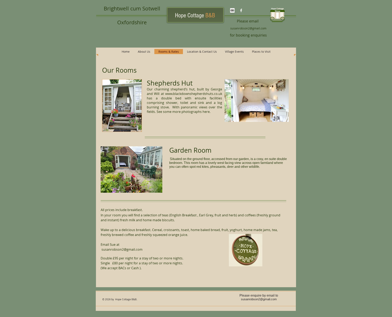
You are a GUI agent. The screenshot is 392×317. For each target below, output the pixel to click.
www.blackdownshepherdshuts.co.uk (193, 93)
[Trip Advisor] (232, 10)
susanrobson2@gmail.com (248, 28)
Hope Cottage (195, 15)
